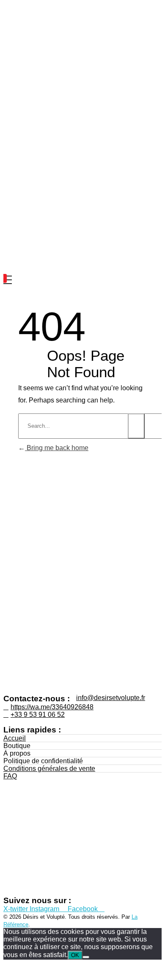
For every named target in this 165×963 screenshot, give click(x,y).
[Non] (85, 957)
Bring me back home (56, 447)
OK (75, 955)
